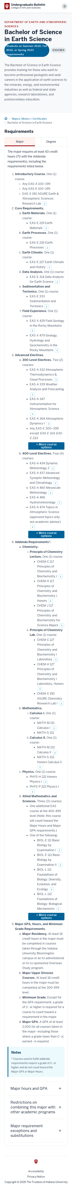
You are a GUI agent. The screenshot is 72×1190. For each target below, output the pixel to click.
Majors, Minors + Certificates (29, 118)
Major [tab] (20, 142)
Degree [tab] (51, 142)
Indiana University (57, 1182)
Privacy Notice (36, 1176)
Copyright (10, 1182)
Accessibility (36, 1171)
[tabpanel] (36, 646)
